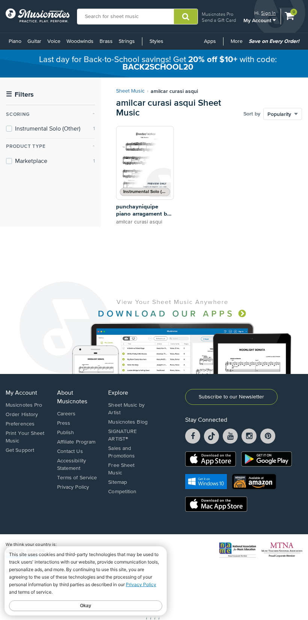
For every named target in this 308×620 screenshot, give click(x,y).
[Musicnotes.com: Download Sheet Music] (37, 15)
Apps (210, 41)
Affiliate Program (76, 442)
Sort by (251, 114)
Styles (156, 41)
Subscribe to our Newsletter (231, 397)
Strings (127, 41)
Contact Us (70, 451)
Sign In (268, 13)
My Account (258, 20)
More (238, 44)
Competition (122, 491)
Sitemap (117, 482)
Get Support (20, 450)
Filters (20, 94)
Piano (15, 41)
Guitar (34, 41)
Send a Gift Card (219, 20)
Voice (53, 41)
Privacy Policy (73, 487)
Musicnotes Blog (128, 422)
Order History (22, 414)
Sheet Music (130, 91)
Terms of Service (77, 477)
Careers (66, 413)
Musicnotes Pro (217, 14)
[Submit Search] (186, 16)
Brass (106, 41)
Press (64, 423)
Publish (65, 432)
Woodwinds (80, 41)
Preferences (20, 424)
